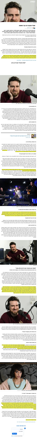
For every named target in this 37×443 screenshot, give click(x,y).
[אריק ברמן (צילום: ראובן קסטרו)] (18, 253)
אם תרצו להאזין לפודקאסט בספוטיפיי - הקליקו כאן (26, 60)
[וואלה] (33, 1)
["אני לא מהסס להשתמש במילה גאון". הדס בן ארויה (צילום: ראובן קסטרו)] (18, 376)
